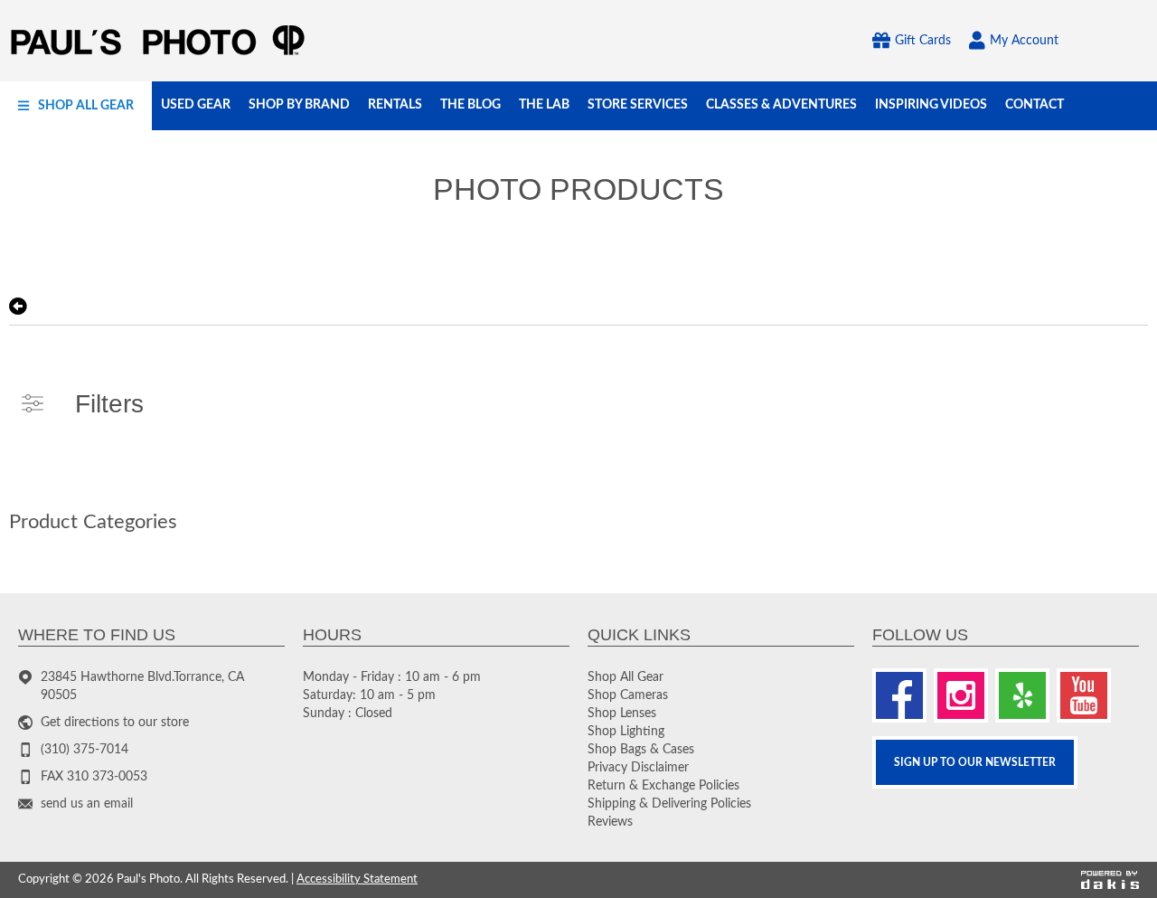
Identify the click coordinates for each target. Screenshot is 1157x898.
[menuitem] (76, 106)
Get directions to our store (115, 722)
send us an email (87, 804)
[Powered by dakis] (1110, 880)
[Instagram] (961, 695)
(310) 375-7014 (84, 749)
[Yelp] (1022, 695)
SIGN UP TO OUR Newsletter (975, 762)
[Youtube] (1084, 695)
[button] (76, 105)
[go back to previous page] (18, 307)
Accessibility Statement (357, 879)
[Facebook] (899, 695)
